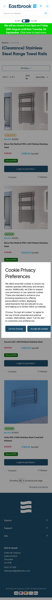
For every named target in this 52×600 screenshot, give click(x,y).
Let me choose (16, 328)
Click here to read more (33, 32)
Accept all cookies (39, 328)
